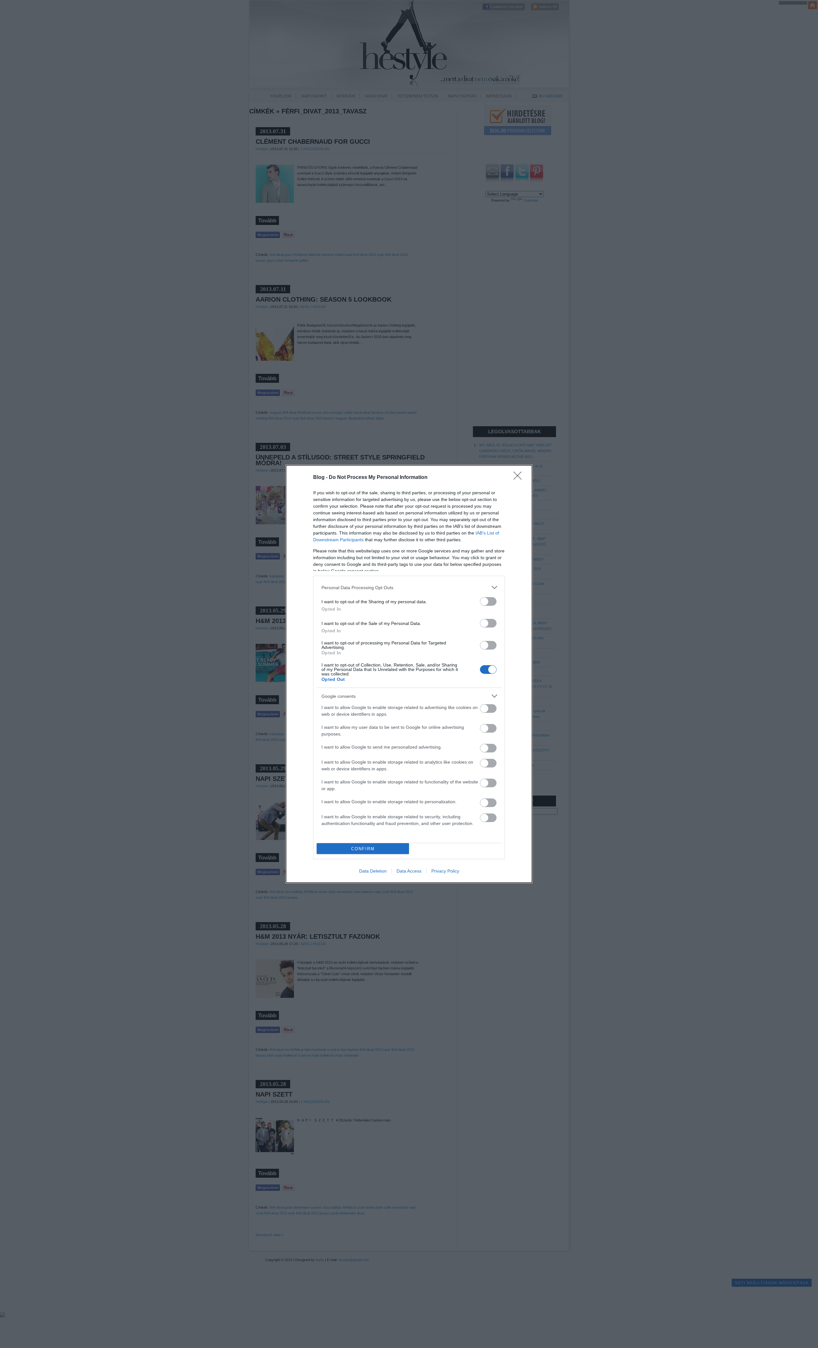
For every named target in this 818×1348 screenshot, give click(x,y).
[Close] (519, 478)
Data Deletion (373, 871)
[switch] (488, 601)
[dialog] (409, 674)
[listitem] (409, 587)
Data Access (409, 871)
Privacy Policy (445, 871)
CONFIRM (363, 848)
